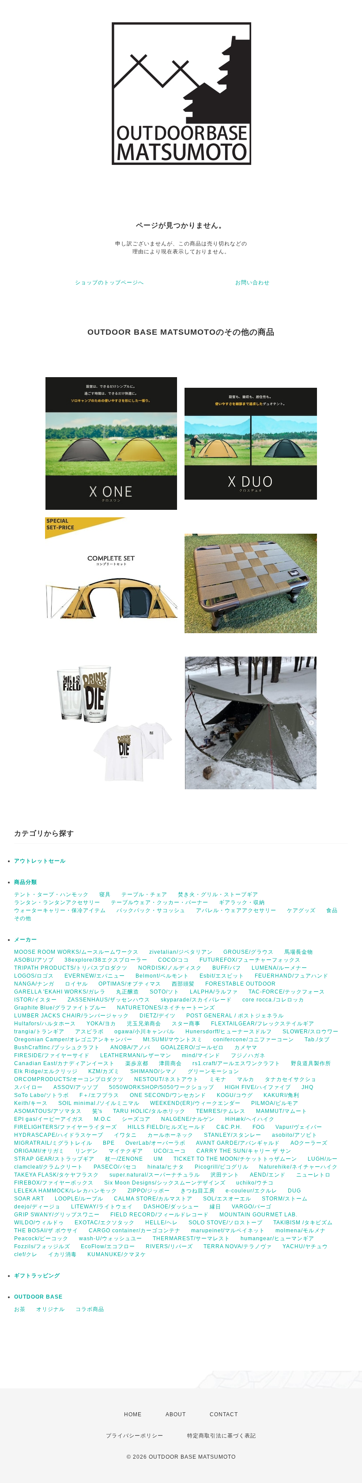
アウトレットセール (40, 861)
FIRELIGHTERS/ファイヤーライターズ (65, 1127)
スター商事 (186, 1024)
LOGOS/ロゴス (34, 976)
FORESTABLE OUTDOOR (240, 984)
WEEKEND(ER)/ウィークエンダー (195, 1103)
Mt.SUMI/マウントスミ (173, 1039)
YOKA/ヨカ (101, 1024)
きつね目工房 (198, 1191)
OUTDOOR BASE (38, 1297)
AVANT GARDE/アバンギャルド (238, 1143)
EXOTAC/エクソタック (105, 1222)
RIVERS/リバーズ (169, 1246)
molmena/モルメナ (300, 1230)
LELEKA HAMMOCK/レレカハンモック (65, 1191)
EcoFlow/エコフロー (108, 1246)
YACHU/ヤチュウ (305, 1246)
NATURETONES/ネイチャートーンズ (166, 1008)
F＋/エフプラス (99, 1095)
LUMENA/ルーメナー (279, 968)
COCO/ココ (173, 960)
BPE (109, 1143)
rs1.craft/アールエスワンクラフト (236, 1063)
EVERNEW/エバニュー (94, 976)
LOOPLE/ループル (79, 1199)
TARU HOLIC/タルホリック (149, 1111)
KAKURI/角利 (281, 1095)
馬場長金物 (298, 952)
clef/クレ (26, 1254)
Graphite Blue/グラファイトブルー (60, 1008)
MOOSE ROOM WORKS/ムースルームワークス (76, 952)
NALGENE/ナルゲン (188, 1119)
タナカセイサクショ (291, 1079)
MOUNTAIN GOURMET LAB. (258, 1215)
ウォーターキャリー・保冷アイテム (60, 910)
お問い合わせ (252, 282)
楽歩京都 (136, 1063)
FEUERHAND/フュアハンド (291, 976)
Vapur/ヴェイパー (298, 1127)
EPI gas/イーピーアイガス (48, 1119)
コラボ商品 (89, 1309)
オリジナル (50, 1309)
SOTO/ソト (164, 992)
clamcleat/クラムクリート (48, 1167)
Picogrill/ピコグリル (222, 1167)
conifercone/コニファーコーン (253, 1039)
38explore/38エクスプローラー (105, 960)
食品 (332, 910)
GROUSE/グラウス (248, 952)
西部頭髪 (183, 984)
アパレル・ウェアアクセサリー (236, 910)
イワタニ (125, 1135)
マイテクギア (126, 1151)
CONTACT (224, 1414)
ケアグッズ (301, 910)
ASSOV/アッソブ (75, 1087)
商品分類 (25, 882)
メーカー (25, 939)
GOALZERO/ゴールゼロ (192, 1047)
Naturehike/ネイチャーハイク (298, 1167)
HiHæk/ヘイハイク (250, 1119)
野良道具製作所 (311, 1063)
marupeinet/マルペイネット (228, 1230)
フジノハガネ (248, 1055)
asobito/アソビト (294, 1135)
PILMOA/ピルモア (274, 1103)
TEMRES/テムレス (220, 1111)
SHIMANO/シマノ (153, 1071)
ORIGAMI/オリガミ (39, 1151)
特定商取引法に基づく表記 (221, 1436)
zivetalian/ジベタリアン (181, 952)
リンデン (86, 1151)
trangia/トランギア (39, 1031)
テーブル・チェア (144, 894)
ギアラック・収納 (242, 902)
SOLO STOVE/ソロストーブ (226, 1222)
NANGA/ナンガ (34, 984)
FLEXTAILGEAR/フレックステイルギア (262, 1024)
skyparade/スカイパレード (196, 1000)
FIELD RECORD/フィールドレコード (159, 1215)
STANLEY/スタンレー (232, 1135)
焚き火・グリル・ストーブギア (218, 894)
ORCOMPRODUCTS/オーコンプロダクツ (69, 1079)
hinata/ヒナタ (165, 1167)
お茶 (20, 1309)
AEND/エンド (268, 1175)
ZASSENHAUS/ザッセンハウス (109, 1000)
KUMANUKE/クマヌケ (116, 1254)
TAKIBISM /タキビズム (303, 1222)
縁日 (215, 1207)
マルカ (245, 1079)
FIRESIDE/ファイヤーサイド (52, 1055)
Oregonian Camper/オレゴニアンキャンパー (73, 1039)
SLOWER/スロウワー (311, 1031)
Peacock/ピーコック (41, 1238)
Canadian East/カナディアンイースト (64, 1063)
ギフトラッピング (37, 1276)
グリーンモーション (213, 1071)
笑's (97, 1111)
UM (158, 1159)
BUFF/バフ (226, 968)
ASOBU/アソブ (34, 960)
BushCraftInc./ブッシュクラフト (57, 1047)
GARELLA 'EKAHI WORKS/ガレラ (60, 992)
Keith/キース (31, 1103)
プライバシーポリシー (134, 1436)
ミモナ (217, 1079)
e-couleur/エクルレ (251, 1191)
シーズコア (136, 1119)
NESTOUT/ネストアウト (166, 1079)
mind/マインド (201, 1055)
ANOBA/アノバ (130, 1047)
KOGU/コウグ (235, 1095)
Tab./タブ (317, 1039)
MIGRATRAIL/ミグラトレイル (53, 1143)
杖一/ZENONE (124, 1159)
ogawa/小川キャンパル (144, 1031)
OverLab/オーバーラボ (155, 1143)
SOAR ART (29, 1199)
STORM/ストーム (285, 1199)
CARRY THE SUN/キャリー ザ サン (243, 1151)
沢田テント (225, 1175)
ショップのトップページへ (109, 282)
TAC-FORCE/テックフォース (287, 992)
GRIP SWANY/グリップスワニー (57, 1215)
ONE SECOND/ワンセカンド (168, 1095)
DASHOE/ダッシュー (171, 1207)
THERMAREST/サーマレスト (191, 1238)
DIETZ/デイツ (158, 1016)
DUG (294, 1191)
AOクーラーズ (309, 1143)
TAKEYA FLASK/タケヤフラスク (56, 1175)
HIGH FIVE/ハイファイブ (258, 1087)
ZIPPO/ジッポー (149, 1191)
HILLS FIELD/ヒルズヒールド (167, 1127)
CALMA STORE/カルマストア (153, 1199)
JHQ (307, 1087)
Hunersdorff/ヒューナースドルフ (228, 1031)
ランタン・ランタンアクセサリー (57, 902)
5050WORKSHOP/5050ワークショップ (161, 1087)
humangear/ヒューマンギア (277, 1238)
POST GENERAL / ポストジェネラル (235, 1016)
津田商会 (170, 1063)
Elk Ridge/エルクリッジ (46, 1071)
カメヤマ (245, 1047)
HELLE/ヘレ (161, 1222)
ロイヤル (76, 984)
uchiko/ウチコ (255, 1183)
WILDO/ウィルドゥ (39, 1222)
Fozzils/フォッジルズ (42, 1246)
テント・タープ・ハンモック (51, 894)
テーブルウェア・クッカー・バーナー (159, 902)
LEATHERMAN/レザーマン (135, 1055)
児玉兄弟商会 (144, 1024)
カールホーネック (170, 1135)
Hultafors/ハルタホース (45, 1024)
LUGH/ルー (323, 1159)
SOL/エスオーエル (227, 1199)
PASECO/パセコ (115, 1167)
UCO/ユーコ (170, 1151)
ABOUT (176, 1414)
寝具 (105, 894)
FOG (259, 1127)
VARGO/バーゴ (252, 1207)
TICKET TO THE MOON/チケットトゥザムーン (235, 1159)
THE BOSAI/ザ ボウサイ (46, 1230)
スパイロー (28, 1087)
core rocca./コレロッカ (273, 1000)
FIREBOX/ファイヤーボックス (54, 1183)
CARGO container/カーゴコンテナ (135, 1230)
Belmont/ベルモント (162, 976)
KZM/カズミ (104, 1071)
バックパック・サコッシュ (151, 910)
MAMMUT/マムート (281, 1111)
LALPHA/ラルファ (214, 992)
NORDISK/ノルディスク (170, 968)
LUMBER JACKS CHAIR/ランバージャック (71, 1016)
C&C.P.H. (229, 1127)
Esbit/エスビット (222, 976)
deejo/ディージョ (37, 1207)
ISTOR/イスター (35, 1000)
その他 (22, 918)
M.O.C (102, 1119)
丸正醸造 (127, 992)
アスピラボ (89, 1031)
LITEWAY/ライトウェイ (102, 1207)
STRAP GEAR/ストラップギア (54, 1159)
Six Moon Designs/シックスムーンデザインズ (165, 1183)
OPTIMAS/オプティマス (129, 984)
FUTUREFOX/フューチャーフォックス (250, 960)
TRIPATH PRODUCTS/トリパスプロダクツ (71, 968)
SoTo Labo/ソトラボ (41, 1095)
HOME (133, 1414)
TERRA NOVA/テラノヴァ (238, 1246)
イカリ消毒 (62, 1254)
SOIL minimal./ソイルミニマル (99, 1103)
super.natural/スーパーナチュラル (154, 1175)
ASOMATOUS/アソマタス (48, 1111)
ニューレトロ (313, 1175)
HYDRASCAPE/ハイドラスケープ (58, 1135)
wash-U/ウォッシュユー (110, 1238)
